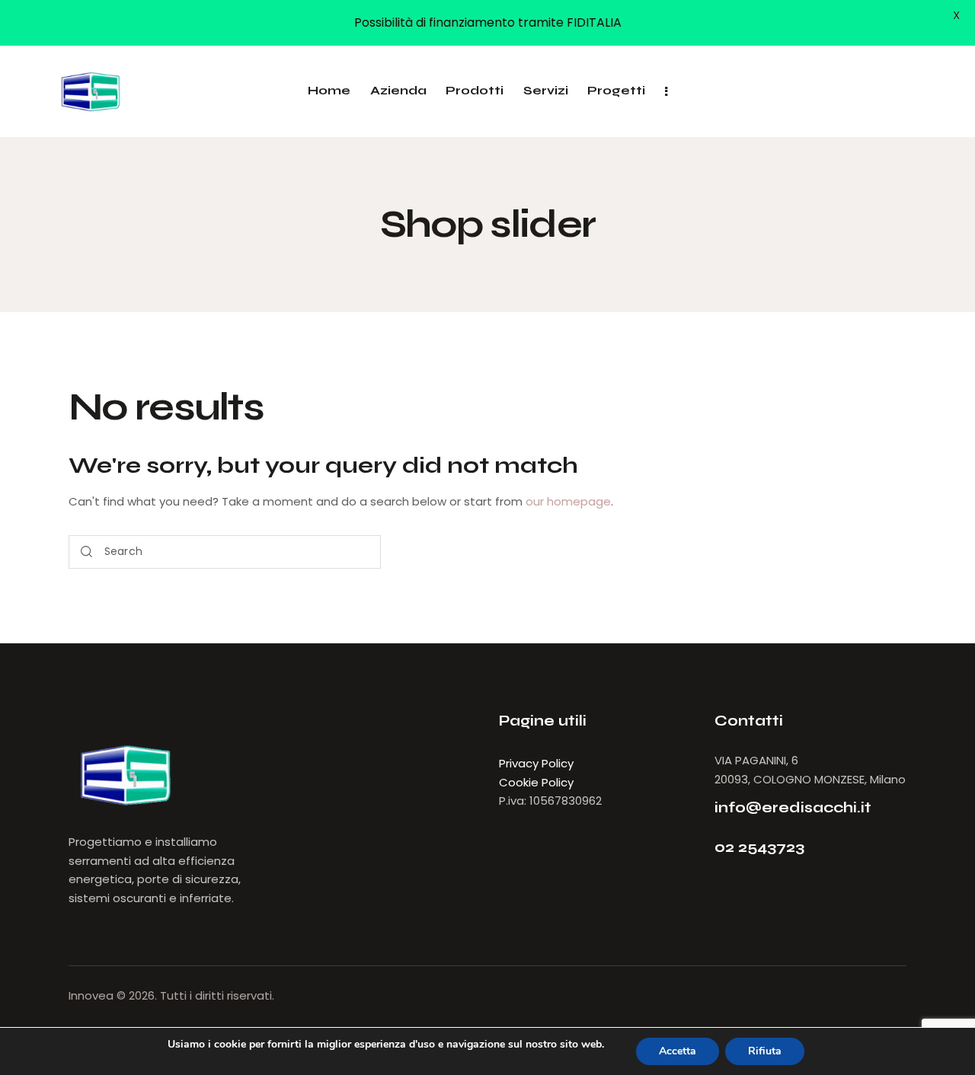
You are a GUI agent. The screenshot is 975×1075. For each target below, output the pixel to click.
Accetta (677, 1051)
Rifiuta (765, 1051)
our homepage (568, 501)
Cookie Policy (536, 782)
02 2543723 (759, 847)
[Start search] (86, 552)
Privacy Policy (536, 763)
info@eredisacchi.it (792, 807)
